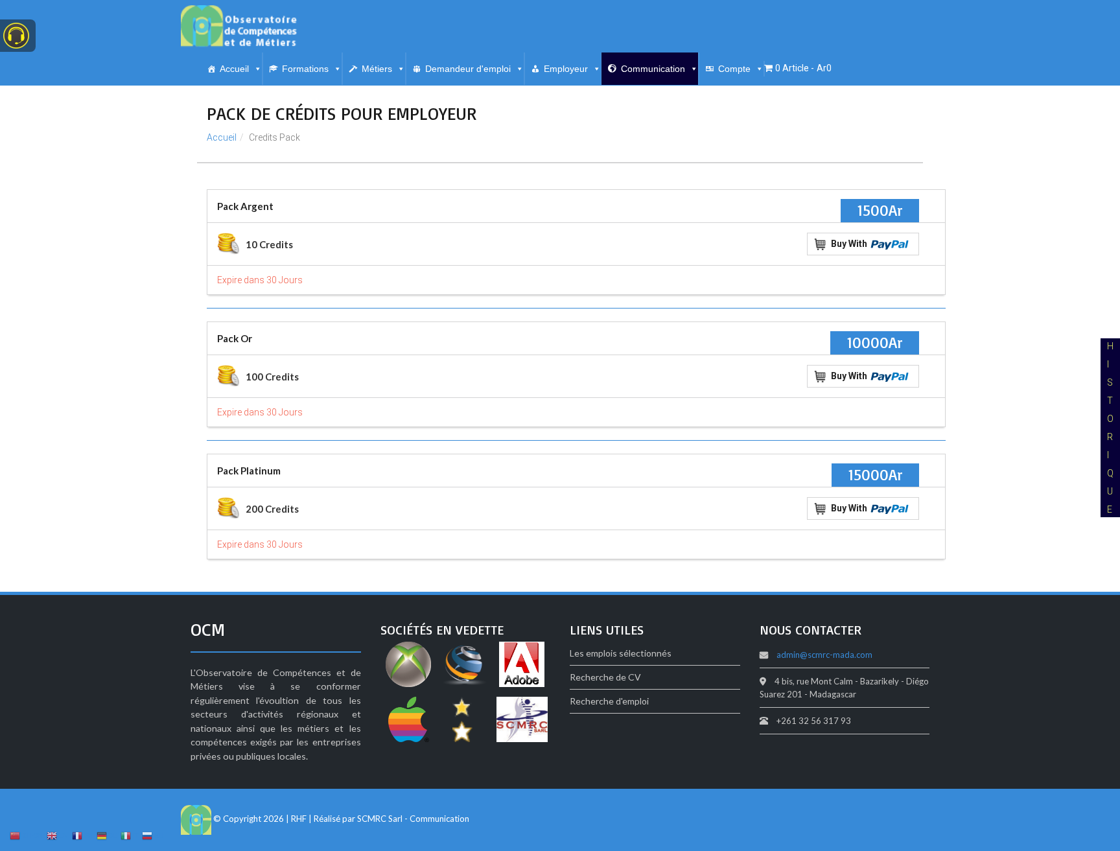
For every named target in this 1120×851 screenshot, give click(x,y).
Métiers (377, 69)
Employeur (566, 69)
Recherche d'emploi (609, 700)
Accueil (234, 69)
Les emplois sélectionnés (620, 653)
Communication (653, 69)
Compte (734, 69)
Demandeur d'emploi (468, 69)
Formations (305, 69)
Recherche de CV (605, 676)
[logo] (239, 26)
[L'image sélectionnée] (408, 666)
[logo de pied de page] (196, 818)
